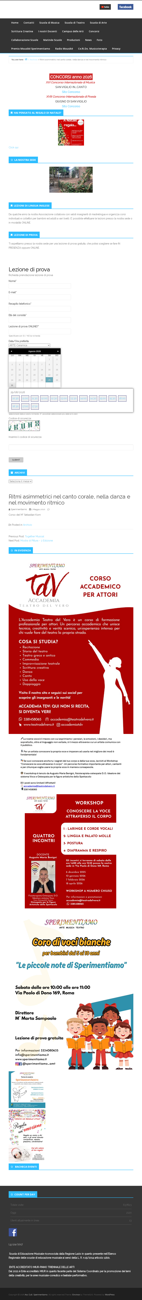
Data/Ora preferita (19, 341)
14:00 (83, 398)
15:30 (112, 398)
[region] (71, 184)
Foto (99, 40)
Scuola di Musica (49, 22)
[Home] (26, 59)
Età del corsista (17, 315)
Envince (76, 1295)
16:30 (15, 406)
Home (14, 22)
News (88, 40)
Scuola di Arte (98, 22)
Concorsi (94, 31)
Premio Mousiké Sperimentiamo (30, 48)
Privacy (116, 48)
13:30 (74, 398)
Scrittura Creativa (22, 31)
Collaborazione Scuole (24, 40)
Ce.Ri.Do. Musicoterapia (92, 48)
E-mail (13, 292)
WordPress (109, 1295)
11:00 (25, 398)
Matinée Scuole (52, 40)
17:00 (25, 406)
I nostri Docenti (47, 31)
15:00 (103, 398)
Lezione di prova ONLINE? (24, 326)
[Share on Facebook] (13, 1232)
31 (12, 385)
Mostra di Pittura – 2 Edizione (36, 540)
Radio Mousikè (64, 48)
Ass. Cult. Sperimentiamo (36, 1295)
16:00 (122, 398)
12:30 (54, 398)
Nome (12, 281)
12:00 (44, 398)
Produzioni (73, 40)
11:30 (34, 398)
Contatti (29, 22)
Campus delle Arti (73, 31)
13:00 (64, 398)
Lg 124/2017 (16, 1244)
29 (49, 380)
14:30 (93, 398)
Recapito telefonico (20, 303)
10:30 (15, 398)
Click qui (13, 147)
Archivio (27, 524)
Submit (16, 460)
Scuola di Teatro (75, 22)
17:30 (35, 406)
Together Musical (34, 536)
